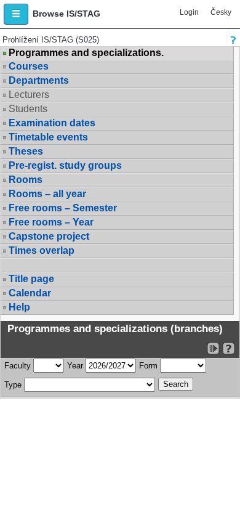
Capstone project (49, 236)
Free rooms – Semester (63, 208)
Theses (26, 151)
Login (189, 12)
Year (75, 365)
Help (19, 307)
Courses (29, 66)
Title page (31, 279)
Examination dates (52, 123)
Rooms (25, 179)
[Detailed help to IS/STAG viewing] (228, 348)
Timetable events (48, 137)
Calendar (30, 293)
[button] (16, 14)
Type (13, 384)
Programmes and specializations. (86, 53)
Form (148, 365)
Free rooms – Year (51, 222)
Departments (39, 80)
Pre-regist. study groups (65, 165)
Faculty (17, 365)
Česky (220, 12)
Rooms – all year (47, 194)
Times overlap (41, 250)
